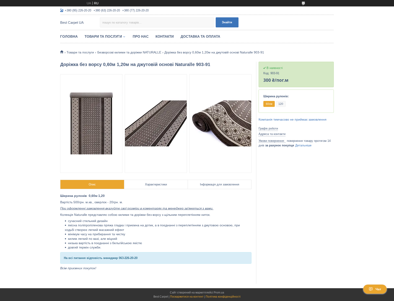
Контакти (165, 36)
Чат (378, 289)
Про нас (141, 36)
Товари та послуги (103, 36)
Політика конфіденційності (223, 296)
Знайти (227, 22)
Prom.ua (219, 292)
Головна (69, 36)
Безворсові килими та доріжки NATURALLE (129, 52)
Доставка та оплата (200, 36)
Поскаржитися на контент (187, 296)
